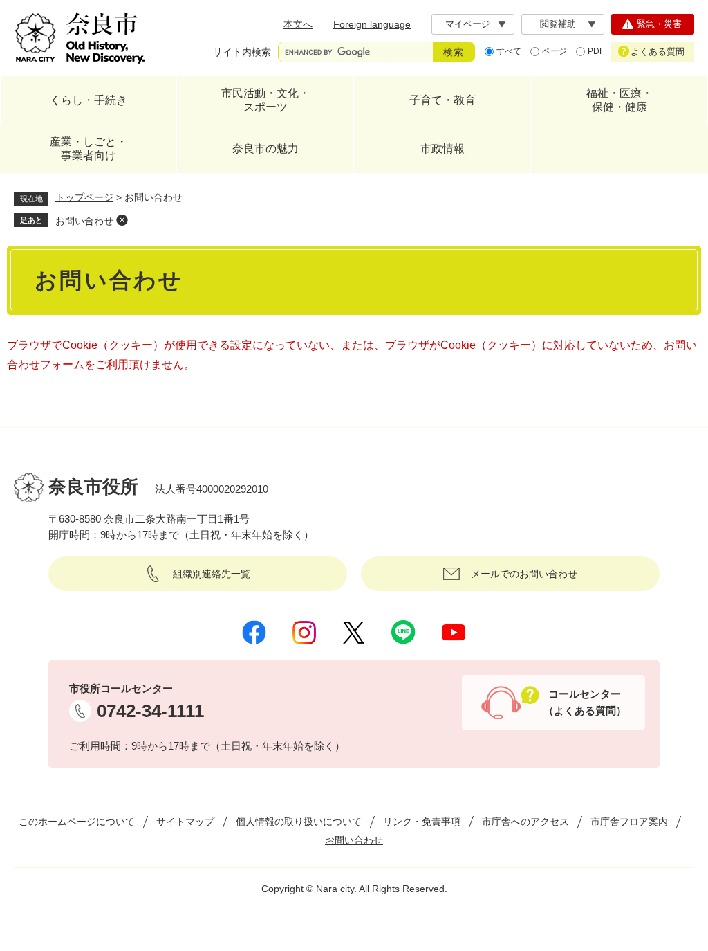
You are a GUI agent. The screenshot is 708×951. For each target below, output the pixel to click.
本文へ (298, 24)
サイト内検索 (242, 51)
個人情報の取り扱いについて (299, 821)
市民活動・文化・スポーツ (265, 100)
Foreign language (372, 24)
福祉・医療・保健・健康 (619, 100)
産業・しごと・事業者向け (88, 148)
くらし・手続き (88, 100)
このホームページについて (77, 821)
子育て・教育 (442, 100)
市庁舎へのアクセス (525, 821)
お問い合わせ (84, 220)
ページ (554, 51)
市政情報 (442, 148)
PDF (596, 51)
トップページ (84, 197)
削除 (121, 220)
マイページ (467, 24)
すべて (508, 51)
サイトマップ (185, 821)
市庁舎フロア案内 (629, 821)
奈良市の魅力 (265, 148)
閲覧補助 (558, 24)
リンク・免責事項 (421, 821)
